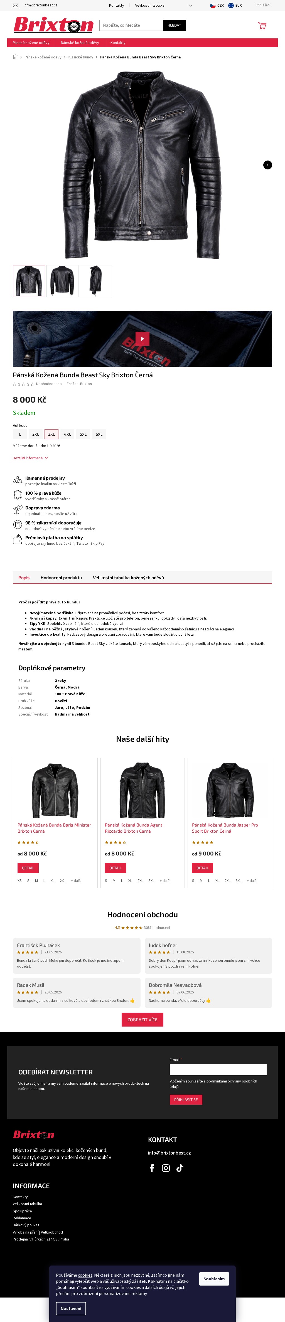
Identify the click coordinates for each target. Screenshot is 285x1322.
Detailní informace (28, 458)
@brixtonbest (180, 1168)
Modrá (74, 687)
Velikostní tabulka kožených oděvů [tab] (128, 577)
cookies (85, 1275)
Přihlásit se (186, 1099)
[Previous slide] (5, 820)
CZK (220, 5)
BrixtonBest (152, 1168)
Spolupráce (22, 1211)
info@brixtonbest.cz (169, 1153)
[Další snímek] (267, 165)
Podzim (83, 708)
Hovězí (61, 701)
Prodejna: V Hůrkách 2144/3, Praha (41, 1239)
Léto (69, 708)
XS (20, 881)
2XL (62, 881)
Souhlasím (214, 1279)
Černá (60, 687)
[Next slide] (279, 820)
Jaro (59, 708)
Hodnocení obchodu (142, 914)
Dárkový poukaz (26, 1225)
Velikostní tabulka (149, 5)
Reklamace (22, 1218)
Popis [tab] (24, 577)
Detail (28, 867)
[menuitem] (31, 42)
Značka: (79, 384)
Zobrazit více (142, 1019)
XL (52, 881)
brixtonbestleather (166, 1168)
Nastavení (71, 1309)
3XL (151, 881)
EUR (238, 5)
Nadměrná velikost (72, 714)
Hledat (174, 25)
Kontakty (116, 5)
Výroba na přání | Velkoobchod (38, 1232)
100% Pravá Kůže (70, 694)
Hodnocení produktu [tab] (61, 577)
